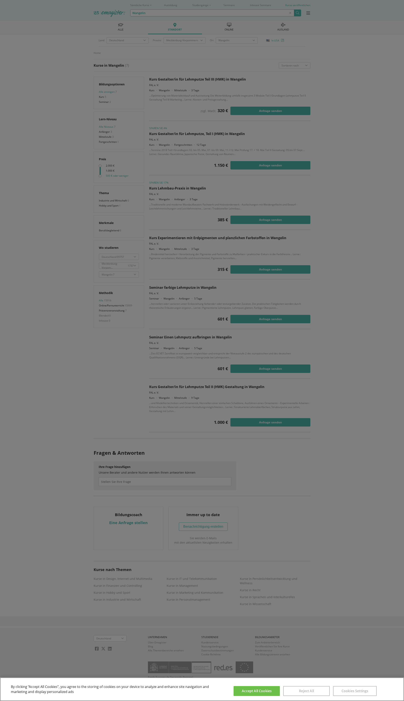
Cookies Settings (355, 691)
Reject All (306, 691)
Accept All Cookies (257, 691)
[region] (202, 689)
